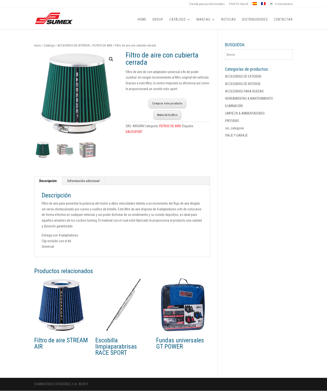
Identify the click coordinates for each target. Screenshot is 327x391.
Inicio (37, 45)
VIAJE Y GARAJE (236, 135)
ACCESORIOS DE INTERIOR (73, 45)
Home (142, 19)
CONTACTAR (283, 19)
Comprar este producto (167, 103)
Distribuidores (255, 19)
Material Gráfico (167, 115)
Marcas (203, 19)
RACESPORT (134, 132)
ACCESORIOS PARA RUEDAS (244, 91)
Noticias (228, 19)
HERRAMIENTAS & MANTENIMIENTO (249, 98)
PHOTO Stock (238, 4)
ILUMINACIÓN (234, 106)
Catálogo (177, 19)
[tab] (48, 181)
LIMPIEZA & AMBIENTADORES (245, 113)
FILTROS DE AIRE (102, 45)
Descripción (48, 181)
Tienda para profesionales (207, 4)
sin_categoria (234, 128)
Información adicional (83, 181)
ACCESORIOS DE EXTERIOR (243, 76)
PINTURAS (232, 121)
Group (157, 19)
